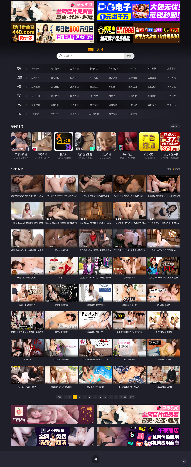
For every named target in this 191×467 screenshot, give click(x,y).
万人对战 (74, 68)
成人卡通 (74, 86)
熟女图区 (152, 95)
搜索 (129, 56)
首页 (59, 397)
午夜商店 (55, 114)
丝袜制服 (133, 77)
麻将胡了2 (113, 68)
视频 (19, 77)
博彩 (19, 68)
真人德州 (55, 68)
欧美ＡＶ (74, 77)
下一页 (123, 397)
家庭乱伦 (55, 104)
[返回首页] (184, 461)
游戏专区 (94, 68)
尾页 (132, 397)
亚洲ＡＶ (35, 77)
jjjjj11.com (95, 49)
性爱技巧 (171, 104)
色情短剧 (133, 114)
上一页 (68, 397)
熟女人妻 (113, 77)
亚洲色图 (55, 95)
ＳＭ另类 (171, 77)
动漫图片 (94, 95)
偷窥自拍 (35, 95)
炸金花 (133, 68)
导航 (19, 114)
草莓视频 (74, 114)
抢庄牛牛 (171, 68)
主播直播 (152, 77)
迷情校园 (113, 104)
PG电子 (35, 68)
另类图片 (171, 95)
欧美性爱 (94, 86)
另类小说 (133, 104)
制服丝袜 (113, 86)
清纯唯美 (133, 95)
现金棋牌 (152, 68)
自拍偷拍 (55, 77)
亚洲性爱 (35, 86)
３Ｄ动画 (94, 77)
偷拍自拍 (55, 86)
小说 (19, 105)
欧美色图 (74, 95)
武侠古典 (94, 104)
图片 (19, 96)
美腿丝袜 (113, 95)
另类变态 (171, 86)
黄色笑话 (152, 104)
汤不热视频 (94, 114)
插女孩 (35, 114)
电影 (19, 86)
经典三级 (133, 86)
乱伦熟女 (152, 86)
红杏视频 (113, 114)
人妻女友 (74, 104)
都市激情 (35, 104)
